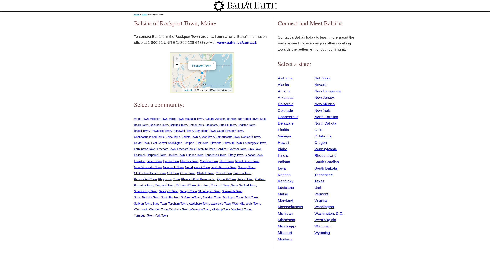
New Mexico (324, 104)
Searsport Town (168, 191)
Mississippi (287, 226)
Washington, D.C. (328, 213)
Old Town (173, 173)
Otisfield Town (205, 173)
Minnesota (286, 220)
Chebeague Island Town (149, 136)
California (285, 104)
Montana (285, 239)
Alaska (283, 85)
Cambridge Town (205, 130)
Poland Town (245, 179)
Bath (263, 118)
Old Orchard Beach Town (150, 173)
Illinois (283, 156)
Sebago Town (188, 191)
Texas (319, 181)
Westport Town (158, 209)
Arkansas (286, 97)
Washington (324, 207)
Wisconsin (323, 226)
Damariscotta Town (228, 136)
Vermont (321, 194)
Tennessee (323, 175)
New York (322, 110)
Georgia (284, 136)
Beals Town (141, 124)
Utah (318, 188)
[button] (199, 80)
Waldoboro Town (199, 203)
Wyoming (322, 233)
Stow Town (251, 197)
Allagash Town (194, 118)
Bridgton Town (246, 124)
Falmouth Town (232, 143)
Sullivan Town (142, 203)
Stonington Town (232, 197)
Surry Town (160, 203)
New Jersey (324, 97)
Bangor (231, 118)
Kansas (284, 175)
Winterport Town (200, 209)
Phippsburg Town (169, 179)
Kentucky (285, 181)
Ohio (318, 130)
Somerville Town (232, 191)
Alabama (285, 78)
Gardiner (221, 148)
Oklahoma (323, 136)
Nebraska (322, 78)
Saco (234, 185)
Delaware (286, 123)
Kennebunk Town (215, 155)
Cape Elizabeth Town (230, 130)
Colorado (285, 110)
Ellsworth (215, 143)
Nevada (320, 85)
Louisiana (286, 188)
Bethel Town (196, 124)
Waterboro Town (221, 203)
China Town (172, 136)
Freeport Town (186, 148)
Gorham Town (237, 148)
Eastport (189, 143)
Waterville (238, 203)
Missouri (285, 233)
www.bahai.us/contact (236, 42)
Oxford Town (224, 173)
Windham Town (178, 209)
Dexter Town (142, 143)
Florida (283, 130)
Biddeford (211, 124)
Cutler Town (206, 136)
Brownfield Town (161, 130)
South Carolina (326, 162)
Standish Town (212, 197)
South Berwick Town (146, 197)
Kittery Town (235, 155)
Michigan (285, 213)
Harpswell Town (156, 155)
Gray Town (254, 148)
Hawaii (283, 143)
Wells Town (253, 203)
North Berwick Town (223, 167)
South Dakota (325, 168)
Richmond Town (186, 185)
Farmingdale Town (254, 143)
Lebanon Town (254, 155)
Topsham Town (177, 203)
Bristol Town (141, 130)
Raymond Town (164, 185)
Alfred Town (176, 118)
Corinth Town (189, 136)
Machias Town (189, 161)
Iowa (282, 168)
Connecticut (288, 117)
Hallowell (139, 155)
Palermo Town (242, 173)
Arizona (284, 91)
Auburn (209, 118)
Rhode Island (325, 156)
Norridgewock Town (197, 167)
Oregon (320, 143)
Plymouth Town (226, 179)
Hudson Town (194, 155)
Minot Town (226, 161)
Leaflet (187, 90)
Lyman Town (171, 161)
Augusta (220, 118)
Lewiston (139, 161)
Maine (144, 14)
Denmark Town (250, 136)
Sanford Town (247, 185)
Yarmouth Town (143, 215)
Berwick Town (178, 124)
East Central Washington (166, 143)
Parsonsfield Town (145, 179)
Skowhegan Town (209, 191)
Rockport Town (201, 65)
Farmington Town (144, 148)
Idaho (282, 149)
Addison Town (158, 118)
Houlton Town (176, 155)
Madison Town (209, 161)
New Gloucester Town (148, 167)
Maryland (285, 200)
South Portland (170, 197)
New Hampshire (327, 91)
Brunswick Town (182, 130)
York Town (161, 215)
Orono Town (187, 173)
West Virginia (325, 220)
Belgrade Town (159, 124)
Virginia (320, 200)
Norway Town (246, 167)
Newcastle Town (173, 167)
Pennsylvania (325, 149)
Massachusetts (290, 207)
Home (136, 14)
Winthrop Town (221, 209)
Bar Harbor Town (247, 118)
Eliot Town (202, 143)
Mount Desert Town (247, 161)
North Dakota (325, 123)
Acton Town (141, 118)
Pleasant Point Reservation (198, 179)
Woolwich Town (241, 209)
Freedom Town (166, 148)
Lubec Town (154, 161)
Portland (260, 179)
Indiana (284, 162)
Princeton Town (143, 185)
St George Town (191, 197)
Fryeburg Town (205, 148)
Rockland (203, 185)
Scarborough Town (145, 191)
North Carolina (326, 117)
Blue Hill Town (227, 124)
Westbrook (141, 209)
